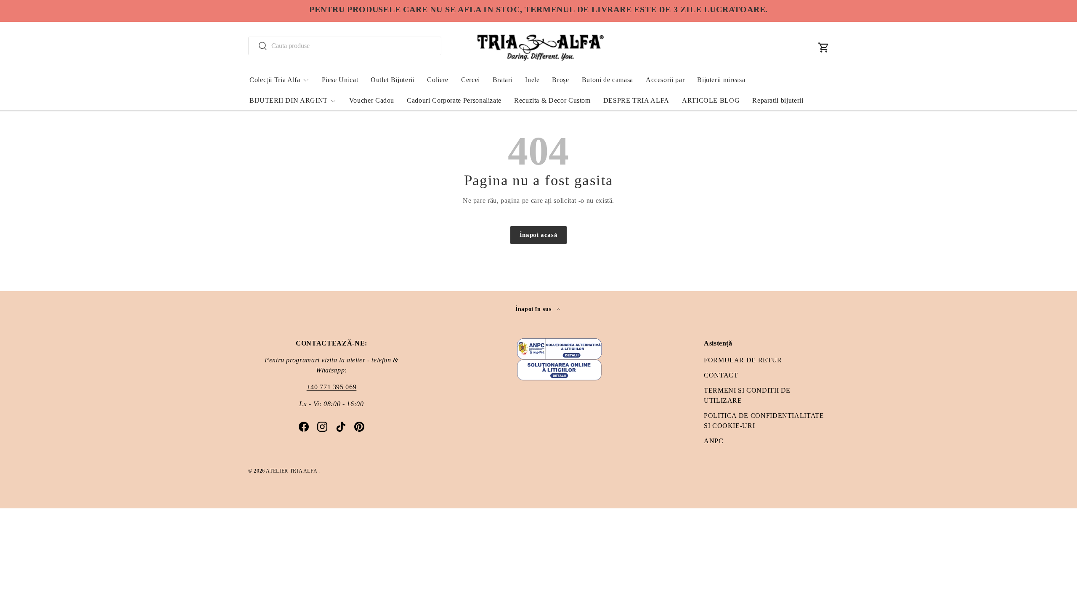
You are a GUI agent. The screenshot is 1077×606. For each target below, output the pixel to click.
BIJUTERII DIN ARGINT (288, 100)
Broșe (560, 79)
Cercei (470, 79)
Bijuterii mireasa (721, 79)
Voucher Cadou (371, 100)
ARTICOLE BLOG (711, 100)
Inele (532, 79)
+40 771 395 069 (332, 387)
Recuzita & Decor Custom (552, 100)
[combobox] (345, 46)
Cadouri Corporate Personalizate (454, 100)
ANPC (714, 440)
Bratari (502, 79)
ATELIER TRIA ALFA (292, 471)
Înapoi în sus (534, 309)
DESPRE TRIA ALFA (636, 100)
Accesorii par (665, 79)
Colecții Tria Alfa (274, 79)
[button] (823, 47)
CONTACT (721, 375)
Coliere (437, 79)
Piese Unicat (340, 79)
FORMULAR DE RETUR (743, 360)
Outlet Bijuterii (392, 79)
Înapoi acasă (539, 234)
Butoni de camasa (607, 79)
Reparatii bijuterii (777, 100)
